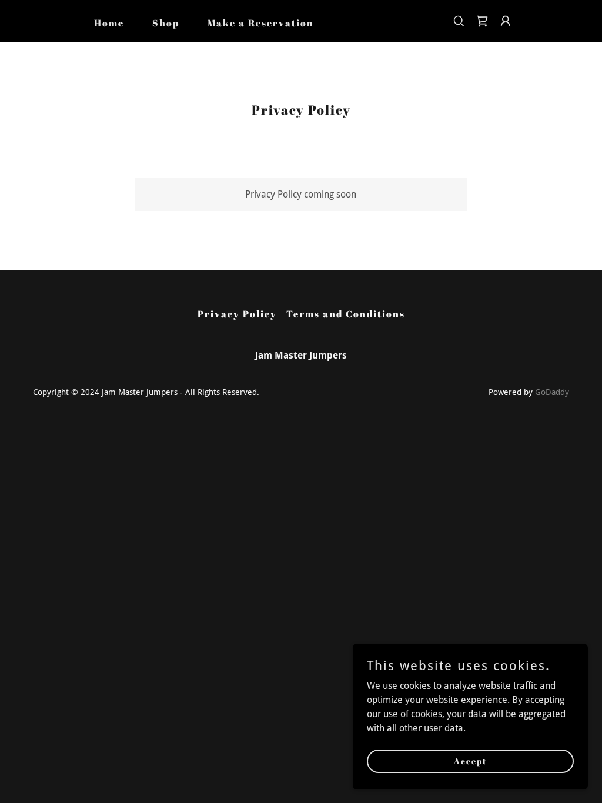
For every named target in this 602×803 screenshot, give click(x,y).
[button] (505, 21)
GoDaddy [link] (552, 392)
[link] (482, 21)
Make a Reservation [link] (261, 22)
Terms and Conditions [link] (345, 313)
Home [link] (109, 22)
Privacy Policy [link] (237, 313)
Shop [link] (165, 22)
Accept (470, 761)
